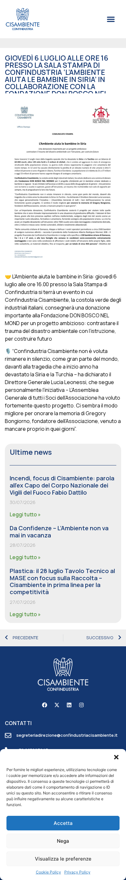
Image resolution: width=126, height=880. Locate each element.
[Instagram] (81, 705)
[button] (116, 757)
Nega (63, 841)
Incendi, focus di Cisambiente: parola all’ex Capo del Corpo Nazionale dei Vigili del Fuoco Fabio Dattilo (62, 485)
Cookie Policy (48, 872)
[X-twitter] (56, 705)
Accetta (63, 823)
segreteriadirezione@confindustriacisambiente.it (67, 735)
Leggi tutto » (25, 514)
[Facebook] (44, 705)
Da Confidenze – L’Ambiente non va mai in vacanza (59, 531)
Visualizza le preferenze (63, 859)
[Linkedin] (69, 705)
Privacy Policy (77, 872)
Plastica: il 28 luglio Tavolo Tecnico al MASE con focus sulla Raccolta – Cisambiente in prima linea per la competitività (62, 581)
